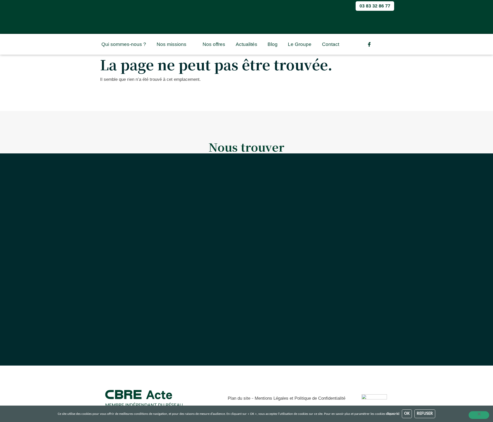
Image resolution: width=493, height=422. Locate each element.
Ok (407, 413)
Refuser (425, 413)
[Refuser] (479, 415)
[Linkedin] (379, 44)
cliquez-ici (392, 414)
